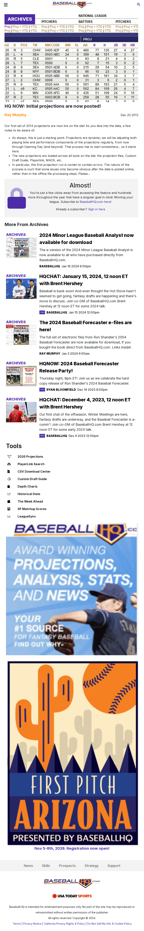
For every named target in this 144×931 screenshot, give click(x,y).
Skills (46, 866)
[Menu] (6, 4)
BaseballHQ (49, 266)
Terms (17, 923)
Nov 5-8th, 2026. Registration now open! (72, 848)
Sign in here (96, 209)
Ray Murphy (15, 115)
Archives (20, 19)
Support (114, 866)
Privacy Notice (32, 923)
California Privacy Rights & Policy (64, 923)
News (28, 866)
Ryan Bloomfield (61, 389)
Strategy (92, 866)
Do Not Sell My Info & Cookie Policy (109, 923)
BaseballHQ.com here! (95, 202)
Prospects (67, 866)
